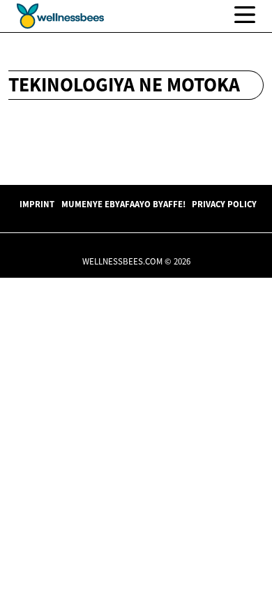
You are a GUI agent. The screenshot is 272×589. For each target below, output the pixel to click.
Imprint (37, 203)
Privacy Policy (224, 203)
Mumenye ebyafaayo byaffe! (123, 203)
